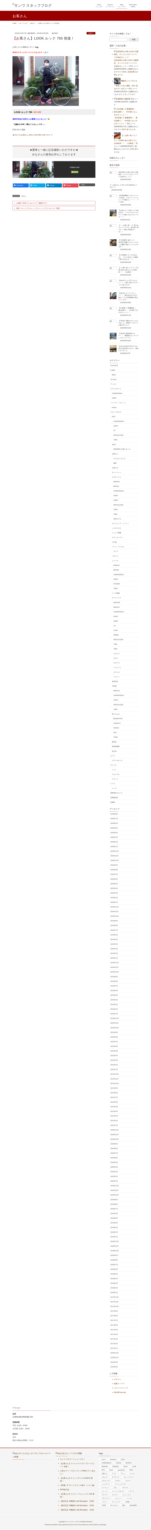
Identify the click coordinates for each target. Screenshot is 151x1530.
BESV (114, 375)
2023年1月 (114, 1014)
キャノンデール (129, 1477)
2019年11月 (114, 1190)
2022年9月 (114, 1032)
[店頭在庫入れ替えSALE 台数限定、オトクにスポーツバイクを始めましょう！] (126, 54)
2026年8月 (114, 814)
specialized (121, 1470)
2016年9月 (114, 1362)
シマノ (114, 770)
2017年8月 (114, 1316)
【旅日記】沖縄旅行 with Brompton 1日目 (77, 1510)
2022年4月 (114, 1055)
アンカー (113, 384)
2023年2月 (114, 1009)
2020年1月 (114, 1181)
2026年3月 (114, 837)
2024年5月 (114, 939)
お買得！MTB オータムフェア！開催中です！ (32, 203)
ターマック (105, 1488)
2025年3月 (114, 893)
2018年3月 (114, 1283)
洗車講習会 (114, 797)
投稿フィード (119, 1384)
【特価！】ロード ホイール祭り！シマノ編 (77, 1485)
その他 (114, 542)
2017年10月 (114, 1306)
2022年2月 (114, 1065)
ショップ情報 (116, 533)
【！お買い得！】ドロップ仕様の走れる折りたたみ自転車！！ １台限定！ (125, 139)
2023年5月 (114, 995)
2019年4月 (114, 1223)
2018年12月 (114, 1241)
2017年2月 (114, 1343)
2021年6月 (114, 1102)
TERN (115, 509)
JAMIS (114, 398)
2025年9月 (114, 865)
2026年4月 (114, 832)
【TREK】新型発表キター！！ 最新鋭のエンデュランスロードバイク (128, 336)
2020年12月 (114, 1130)
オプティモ (115, 1477)
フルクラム (116, 774)
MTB (113, 417)
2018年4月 (114, 1278)
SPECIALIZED (118, 435)
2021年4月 (114, 1111)
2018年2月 (114, 1288)
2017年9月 (114, 1311)
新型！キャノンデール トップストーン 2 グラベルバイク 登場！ (38, 208)
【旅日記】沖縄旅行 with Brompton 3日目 (77, 1501)
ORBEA (116, 635)
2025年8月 (114, 870)
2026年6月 (114, 823)
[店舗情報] (118, 99)
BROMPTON (117, 718)
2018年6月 (114, 1269)
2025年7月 (114, 874)
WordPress (55, 1524)
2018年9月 (114, 1255)
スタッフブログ (129, 94)
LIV (114, 626)
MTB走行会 (64, 1489)
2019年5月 (114, 1218)
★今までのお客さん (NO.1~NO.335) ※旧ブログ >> (32, 135)
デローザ (116, 663)
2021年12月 (114, 1074)
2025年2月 (114, 897)
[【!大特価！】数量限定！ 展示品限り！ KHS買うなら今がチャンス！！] (126, 112)
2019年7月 (114, 1209)
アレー (123, 1473)
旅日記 (114, 742)
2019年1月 (114, 1237)
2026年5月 (114, 828)
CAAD (123, 1459)
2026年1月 (114, 846)
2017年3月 (114, 1339)
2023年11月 (114, 967)
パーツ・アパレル (118, 547)
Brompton (113, 1459)
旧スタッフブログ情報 (72, 1453)
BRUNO (116, 486)
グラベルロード (115, 389)
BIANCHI (116, 482)
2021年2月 (114, 1120)
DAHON (116, 728)
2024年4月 (114, 944)
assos (103, 1459)
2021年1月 (114, 1125)
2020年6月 (114, 1158)
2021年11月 (114, 1079)
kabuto (114, 407)
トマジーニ (117, 667)
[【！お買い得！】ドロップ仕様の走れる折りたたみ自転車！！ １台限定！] (117, 135)
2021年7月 (114, 1097)
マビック (115, 779)
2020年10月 (114, 1139)
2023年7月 (114, 986)
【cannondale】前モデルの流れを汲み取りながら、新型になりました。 (128, 348)
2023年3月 (114, 1004)
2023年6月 (114, 990)
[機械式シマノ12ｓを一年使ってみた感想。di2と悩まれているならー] (117, 81)
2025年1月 (114, 902)
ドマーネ (131, 1491)
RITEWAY (116, 584)
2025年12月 (114, 851)
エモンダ (104, 1477)
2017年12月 (114, 1297)
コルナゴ (116, 653)
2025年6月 (114, 879)
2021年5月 (114, 1107)
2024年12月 (114, 907)
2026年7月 (114, 818)
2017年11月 (114, 1302)
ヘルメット (118, 1498)
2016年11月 (114, 1357)
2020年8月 (114, 1148)
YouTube (113, 379)
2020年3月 (114, 1172)
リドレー (116, 677)
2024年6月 (114, 935)
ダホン (115, 1488)
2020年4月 (114, 1167)
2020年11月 (114, 1134)
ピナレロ (116, 672)
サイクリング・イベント (120, 523)
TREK (115, 440)
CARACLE (117, 723)
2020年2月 (114, 1176)
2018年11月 (114, 1246)
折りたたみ (131, 129)
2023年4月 (114, 1000)
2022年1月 (114, 1069)
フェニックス (126, 1495)
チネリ (115, 658)
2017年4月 (114, 1334)
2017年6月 (114, 1325)
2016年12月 (114, 1353)
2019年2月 (114, 1232)
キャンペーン (116, 472)
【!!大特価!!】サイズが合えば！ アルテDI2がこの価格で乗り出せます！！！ (128, 257)
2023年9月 (114, 977)
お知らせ (115, 468)
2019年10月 (114, 1195)
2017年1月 (114, 1348)
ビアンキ (104, 1495)
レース (112, 783)
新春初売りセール (116, 793)
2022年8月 (114, 1037)
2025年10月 (114, 860)
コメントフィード (121, 1388)
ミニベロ (115, 561)
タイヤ (115, 551)
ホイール (113, 765)
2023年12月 (114, 962)
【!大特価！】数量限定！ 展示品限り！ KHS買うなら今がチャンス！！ (125, 120)
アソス (114, 1473)
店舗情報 (126, 99)
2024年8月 (114, 925)
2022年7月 (114, 1042)
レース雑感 (116, 593)
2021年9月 (114, 1088)
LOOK (115, 630)
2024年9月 (114, 921)
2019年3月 (114, 1227)
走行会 (114, 751)
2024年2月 (114, 953)
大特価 (127, 1502)
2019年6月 (114, 1213)
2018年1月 (114, 1292)
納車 (115, 463)
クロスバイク (116, 477)
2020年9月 (114, 1144)
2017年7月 (114, 1320)
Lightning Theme (67, 1524)
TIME (115, 644)
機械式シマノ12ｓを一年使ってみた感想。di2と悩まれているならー (126, 85)
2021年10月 (114, 1083)
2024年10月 (114, 916)
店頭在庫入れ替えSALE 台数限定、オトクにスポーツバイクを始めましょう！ (126, 63)
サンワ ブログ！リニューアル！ (72, 1459)
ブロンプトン (106, 1498)
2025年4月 (114, 888)
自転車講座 (116, 746)
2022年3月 (114, 1060)
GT (114, 430)
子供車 (114, 686)
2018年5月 (114, 1274)
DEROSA (129, 1463)
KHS (124, 129)
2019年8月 (114, 1204)
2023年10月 (114, 972)
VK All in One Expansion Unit (82, 1524)
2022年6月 (114, 1046)
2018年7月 (114, 1264)
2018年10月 (114, 1251)
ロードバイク (116, 598)
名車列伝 (115, 681)
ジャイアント (106, 1484)
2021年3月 (114, 1116)
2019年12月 (114, 1186)
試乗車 (112, 802)
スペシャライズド (120, 1484)
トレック (104, 1491)
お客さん (91, 33)
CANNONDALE (117, 393)
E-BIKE (112, 370)
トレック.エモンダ (118, 1491)
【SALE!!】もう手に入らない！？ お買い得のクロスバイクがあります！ (128, 283)
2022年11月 (114, 1023)
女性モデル (117, 519)
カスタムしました (119, 458)
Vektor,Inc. (96, 1524)
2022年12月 (114, 1018)
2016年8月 (114, 1367)
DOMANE (105, 1466)
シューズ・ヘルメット (118, 402)
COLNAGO (114, 365)
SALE (124, 72)
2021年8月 (114, 1093)
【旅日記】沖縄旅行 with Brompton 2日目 (77, 1505)
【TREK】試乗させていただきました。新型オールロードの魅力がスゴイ (128, 323)
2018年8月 (114, 1260)
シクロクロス (116, 528)
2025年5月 (114, 884)
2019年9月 (114, 1199)
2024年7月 (114, 930)
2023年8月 (114, 981)
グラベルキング (117, 760)
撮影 (123, 1505)
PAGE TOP (145, 1482)
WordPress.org (120, 1392)
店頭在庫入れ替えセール (121, 449)
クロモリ (117, 1480)
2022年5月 (114, 1051)
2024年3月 (114, 949)
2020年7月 (114, 1153)
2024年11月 (114, 911)
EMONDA (115, 1466)
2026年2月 (114, 842)
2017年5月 (114, 1330)
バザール (115, 556)
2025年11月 (114, 856)
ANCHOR (116, 602)
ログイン (117, 1379)
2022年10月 (114, 1028)
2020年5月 (114, 1162)
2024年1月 (114, 958)
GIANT (115, 426)
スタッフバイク (117, 537)
